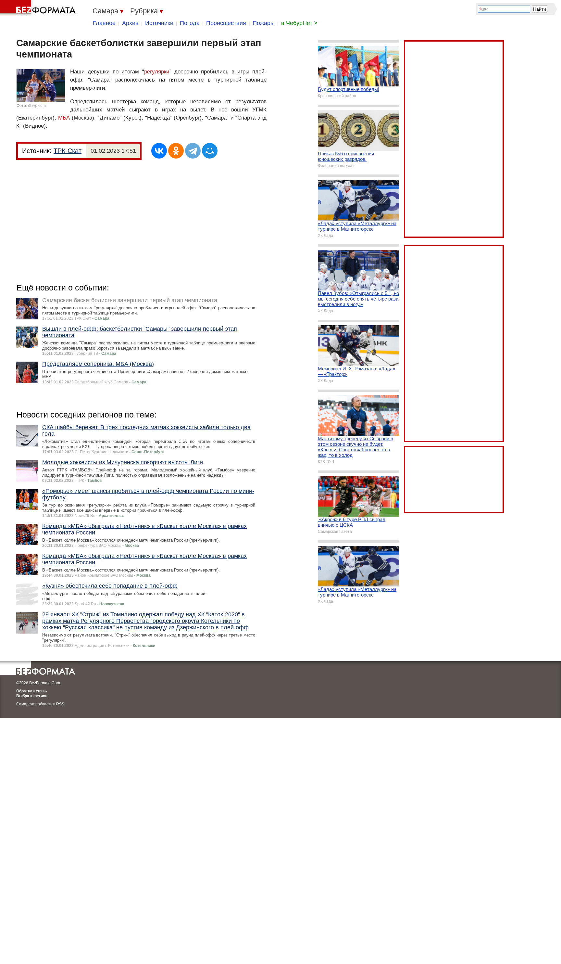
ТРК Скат (67, 150)
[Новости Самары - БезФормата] (39, 8)
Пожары (264, 23)
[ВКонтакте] (159, 151)
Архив (130, 23)
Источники (159, 23)
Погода (190, 23)
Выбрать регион (31, 696)
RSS (60, 704)
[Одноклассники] (176, 151)
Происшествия (226, 23)
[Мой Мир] (210, 151)
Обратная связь (31, 691)
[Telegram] (193, 151)
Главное (104, 23)
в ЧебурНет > (299, 23)
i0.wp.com (37, 105)
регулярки (156, 72)
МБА (64, 118)
